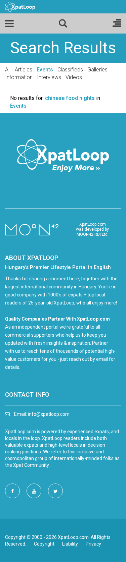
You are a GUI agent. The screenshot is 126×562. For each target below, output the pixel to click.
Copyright (44, 544)
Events (45, 69)
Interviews (49, 77)
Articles (23, 69)
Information (19, 77)
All (7, 69)
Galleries (97, 69)
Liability (70, 544)
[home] (20, 6)
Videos (74, 77)
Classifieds (70, 69)
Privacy (93, 544)
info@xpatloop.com (49, 414)
